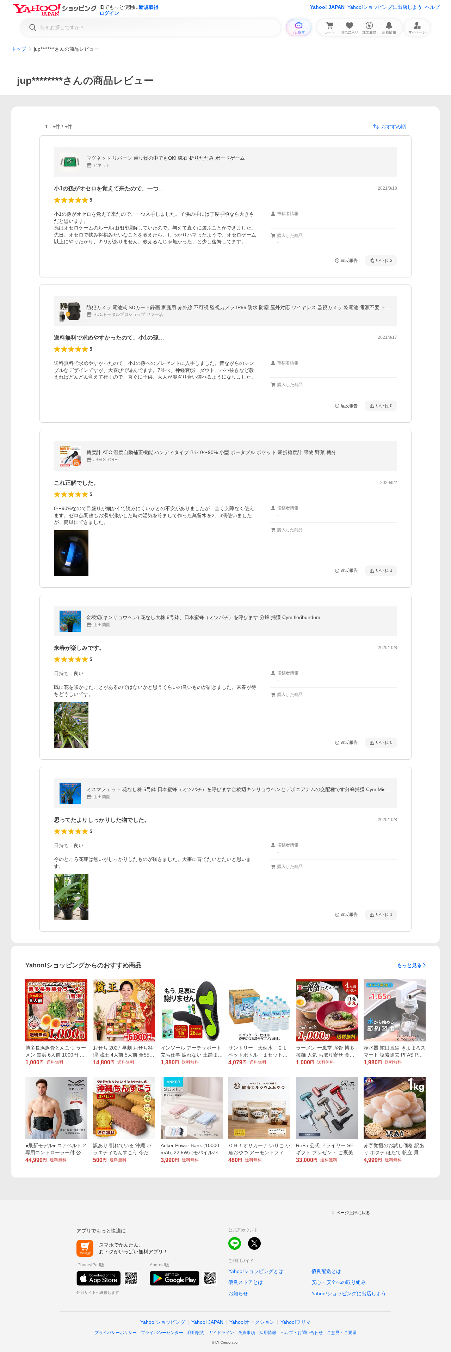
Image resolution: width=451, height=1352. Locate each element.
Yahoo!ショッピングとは (255, 1271)
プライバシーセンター (162, 1332)
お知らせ (238, 1293)
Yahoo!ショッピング (162, 1322)
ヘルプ (432, 7)
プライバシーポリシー (115, 1332)
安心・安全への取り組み (338, 1282)
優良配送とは (326, 1271)
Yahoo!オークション (251, 1322)
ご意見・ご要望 (342, 1332)
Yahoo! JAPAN (327, 7)
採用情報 (267, 1332)
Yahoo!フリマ (295, 1322)
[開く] (71, 553)
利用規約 (195, 1332)
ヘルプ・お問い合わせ (301, 1332)
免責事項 (246, 1332)
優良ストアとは (245, 1282)
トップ (18, 49)
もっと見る (409, 965)
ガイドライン (221, 1332)
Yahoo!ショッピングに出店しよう (384, 7)
